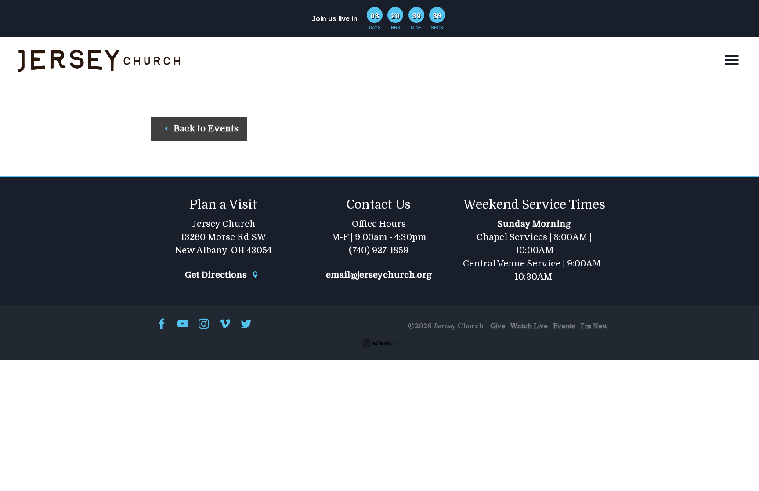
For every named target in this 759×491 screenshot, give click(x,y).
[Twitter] (246, 324)
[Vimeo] (225, 324)
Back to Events (205, 129)
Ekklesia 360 (379, 343)
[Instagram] (204, 324)
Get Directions (217, 275)
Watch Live (529, 325)
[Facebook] (161, 324)
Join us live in (335, 18)
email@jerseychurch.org (379, 275)
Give (497, 325)
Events (564, 325)
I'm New (594, 325)
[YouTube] (182, 324)
